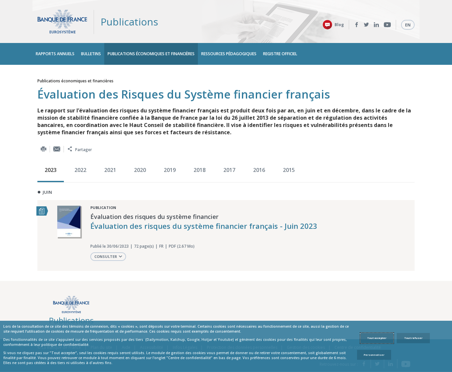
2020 (140, 170)
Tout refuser (413, 338)
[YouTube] (387, 25)
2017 (229, 170)
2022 (80, 170)
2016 (259, 170)
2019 (170, 170)
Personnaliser (374, 354)
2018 (199, 170)
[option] (52, 170)
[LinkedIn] (376, 25)
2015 (289, 170)
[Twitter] (366, 25)
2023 (51, 170)
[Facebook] (356, 25)
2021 (110, 170)
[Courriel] (57, 148)
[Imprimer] (43, 148)
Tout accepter (376, 338)
